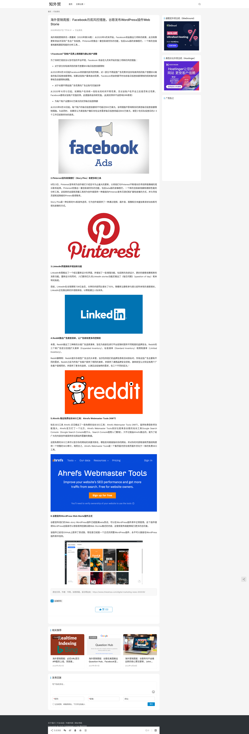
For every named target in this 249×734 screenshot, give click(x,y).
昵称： (57, 699)
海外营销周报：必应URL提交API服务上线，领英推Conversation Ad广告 (66, 660)
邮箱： (92, 699)
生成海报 (57, 730)
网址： (127, 699)
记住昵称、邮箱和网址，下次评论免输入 (69, 704)
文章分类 (79, 4)
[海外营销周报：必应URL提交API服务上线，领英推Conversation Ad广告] (67, 644)
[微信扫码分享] (65, 730)
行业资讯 (78, 30)
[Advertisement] (181, 140)
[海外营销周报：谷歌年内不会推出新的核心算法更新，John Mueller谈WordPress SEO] (140, 644)
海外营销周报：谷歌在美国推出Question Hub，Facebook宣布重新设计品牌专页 (104, 660)
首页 (70, 4)
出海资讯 (58, 601)
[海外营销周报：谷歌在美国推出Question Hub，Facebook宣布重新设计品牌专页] (104, 644)
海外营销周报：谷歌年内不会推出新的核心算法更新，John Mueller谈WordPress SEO (139, 660)
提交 (151, 704)
